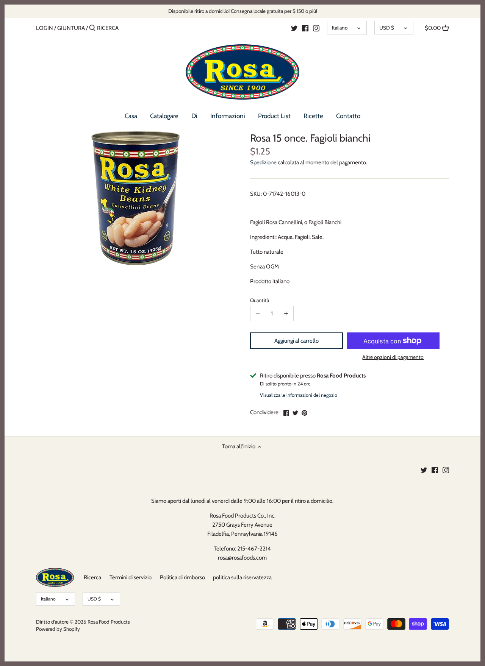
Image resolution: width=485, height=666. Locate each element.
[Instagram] (316, 27)
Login (44, 28)
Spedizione (263, 162)
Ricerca (92, 577)
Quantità (259, 300)
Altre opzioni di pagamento (393, 357)
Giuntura (71, 28)
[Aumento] (286, 313)
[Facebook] (305, 27)
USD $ (386, 28)
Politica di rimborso (182, 577)
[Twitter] (294, 27)
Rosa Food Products (109, 622)
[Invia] (92, 28)
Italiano (339, 28)
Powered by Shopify (58, 629)
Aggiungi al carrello (296, 340)
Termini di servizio (131, 577)
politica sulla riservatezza (242, 577)
